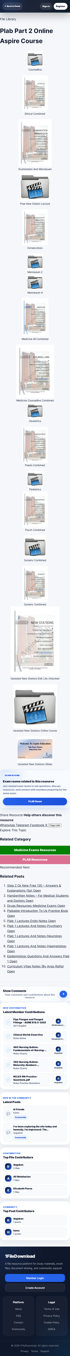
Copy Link (55, 825)
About (18, 1308)
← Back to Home (12, 6)
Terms (34, 1351)
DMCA (51, 1329)
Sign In (46, 6)
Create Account (35, 1287)
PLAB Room (35, 801)
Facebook (37, 825)
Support (44, 1351)
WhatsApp (8, 825)
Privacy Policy (51, 1315)
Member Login (35, 1278)
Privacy (25, 1351)
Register (60, 6)
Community (20, 1117)
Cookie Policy (51, 1322)
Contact (18, 1322)
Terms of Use (51, 1308)
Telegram (23, 825)
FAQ (18, 1315)
